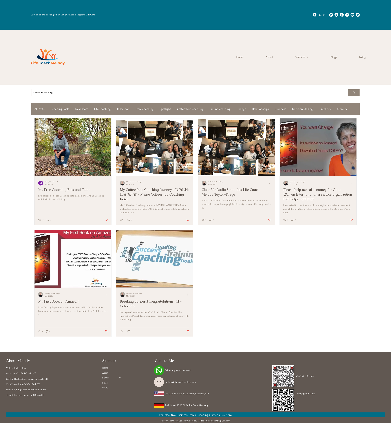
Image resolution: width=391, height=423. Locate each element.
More (340, 109)
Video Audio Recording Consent (214, 420)
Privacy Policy (190, 420)
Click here (225, 415)
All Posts (39, 109)
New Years (81, 109)
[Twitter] (336, 15)
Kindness (280, 109)
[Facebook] (342, 15)
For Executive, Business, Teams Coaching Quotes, (189, 415)
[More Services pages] (307, 57)
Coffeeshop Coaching (190, 109)
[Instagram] (347, 15)
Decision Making (302, 109)
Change (241, 109)
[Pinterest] (358, 15)
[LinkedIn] (331, 15)
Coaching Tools (60, 109)
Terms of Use (176, 420)
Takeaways (123, 109)
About (105, 372)
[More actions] (107, 183)
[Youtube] (352, 15)
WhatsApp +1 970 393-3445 (178, 370)
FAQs (104, 387)
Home (105, 367)
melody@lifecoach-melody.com (180, 382)
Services (106, 377)
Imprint (164, 420)
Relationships (260, 109)
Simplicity (325, 109)
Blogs (105, 382)
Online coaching (220, 109)
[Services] (120, 377)
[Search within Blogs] (354, 92)
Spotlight (165, 109)
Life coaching (102, 109)
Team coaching (144, 109)
